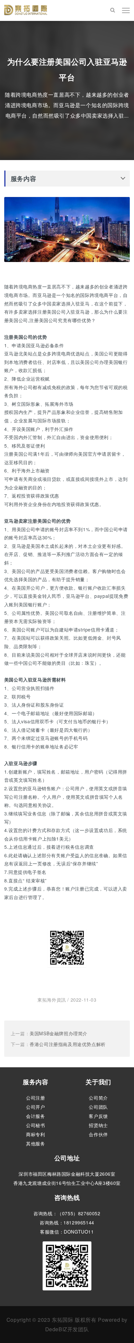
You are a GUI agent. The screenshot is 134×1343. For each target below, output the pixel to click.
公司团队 (98, 1107)
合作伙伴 (98, 1134)
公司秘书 (35, 1125)
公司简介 (98, 1097)
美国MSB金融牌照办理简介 (58, 1033)
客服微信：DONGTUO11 (67, 1231)
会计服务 (35, 1116)
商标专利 (35, 1134)
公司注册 (35, 1097)
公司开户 (35, 1107)
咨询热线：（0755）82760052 (67, 1213)
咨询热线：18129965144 (67, 1222)
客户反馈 (98, 1116)
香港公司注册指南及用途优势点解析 (68, 1044)
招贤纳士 (98, 1125)
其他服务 (35, 1143)
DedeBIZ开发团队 (67, 1329)
